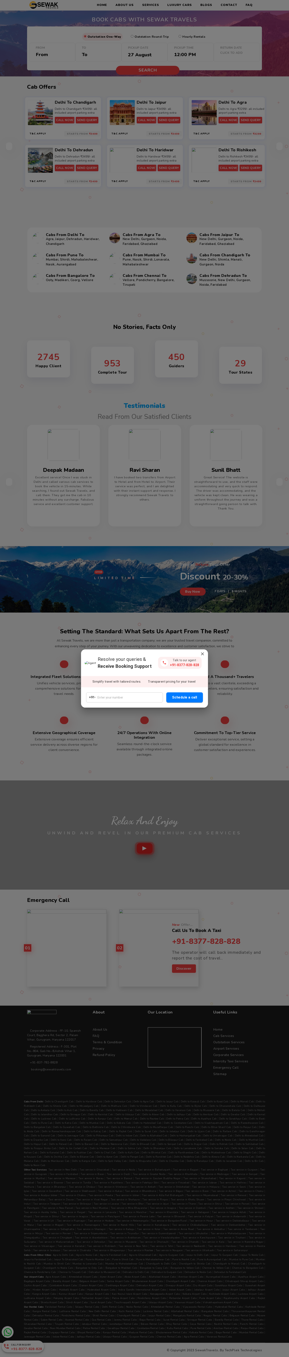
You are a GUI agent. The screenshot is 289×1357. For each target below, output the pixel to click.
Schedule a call (184, 697)
